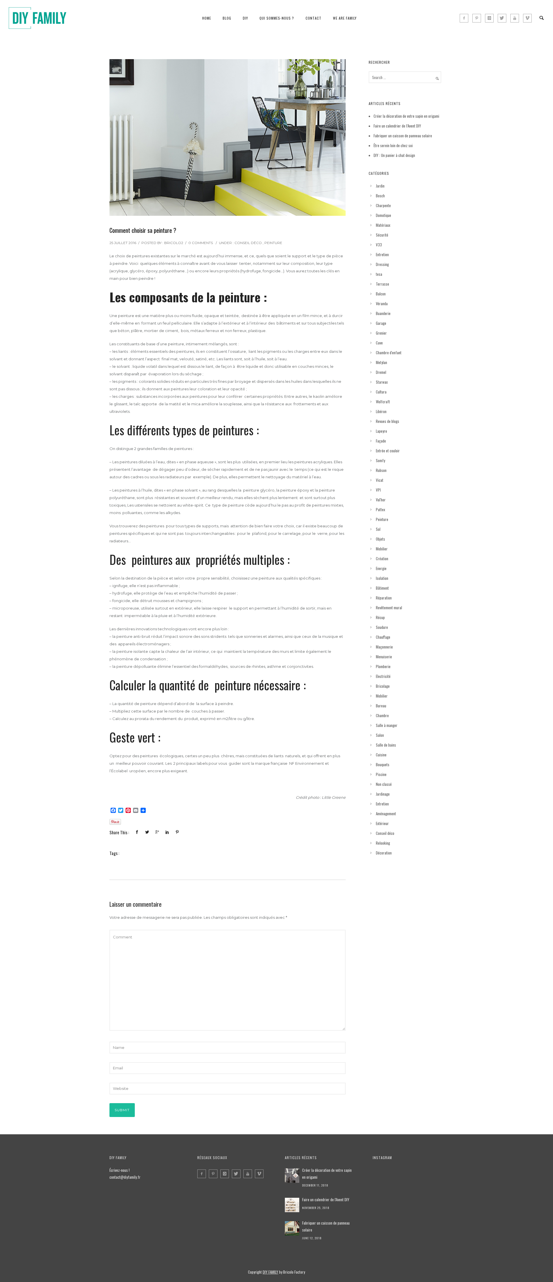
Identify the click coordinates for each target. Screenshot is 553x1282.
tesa (379, 274)
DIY (245, 18)
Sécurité (382, 235)
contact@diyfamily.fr (125, 1177)
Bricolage (383, 686)
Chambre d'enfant (389, 352)
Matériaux (383, 225)
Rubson (381, 470)
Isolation (382, 578)
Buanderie (383, 313)
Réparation (384, 598)
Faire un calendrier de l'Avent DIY (325, 1199)
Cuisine (381, 755)
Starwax (382, 382)
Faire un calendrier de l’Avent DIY (397, 126)
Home (206, 18)
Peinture (273, 243)
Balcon (381, 294)
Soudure (382, 627)
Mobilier (382, 549)
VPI (378, 490)
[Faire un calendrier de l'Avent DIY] (292, 1205)
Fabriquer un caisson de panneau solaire (403, 135)
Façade (381, 441)
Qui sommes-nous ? (277, 18)
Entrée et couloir (388, 450)
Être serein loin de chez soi (393, 145)
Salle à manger (386, 725)
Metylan (381, 362)
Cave (379, 343)
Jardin (380, 186)
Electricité (383, 676)
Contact (313, 18)
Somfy (380, 460)
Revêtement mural (389, 607)
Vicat (379, 480)
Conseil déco (248, 243)
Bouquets (382, 764)
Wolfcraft (383, 401)
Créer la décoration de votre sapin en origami (406, 116)
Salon (380, 735)
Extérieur (382, 823)
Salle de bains (386, 745)
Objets (380, 539)
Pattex (380, 509)
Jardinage (383, 794)
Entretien (382, 254)
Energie (381, 568)
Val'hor (381, 500)
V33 (379, 245)
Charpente (383, 205)
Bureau (381, 706)
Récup (380, 617)
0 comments (200, 243)
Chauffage (383, 637)
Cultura (381, 392)
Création (382, 558)
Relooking (383, 843)
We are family (345, 18)
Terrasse (382, 284)
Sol (378, 529)
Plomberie (383, 666)
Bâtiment (382, 588)
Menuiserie (384, 656)
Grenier (381, 333)
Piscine (381, 774)
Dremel (381, 372)
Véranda (382, 303)
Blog (227, 18)
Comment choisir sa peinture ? (142, 230)
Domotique (383, 215)
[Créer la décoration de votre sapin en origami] (292, 1175)
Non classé (384, 784)
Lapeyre (381, 431)
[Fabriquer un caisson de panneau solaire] (292, 1228)
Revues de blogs (387, 421)
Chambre (382, 715)
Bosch (380, 195)
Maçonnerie (384, 647)
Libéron (381, 411)
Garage (381, 323)
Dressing (382, 264)
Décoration (384, 853)
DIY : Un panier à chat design (394, 155)
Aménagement (386, 813)
